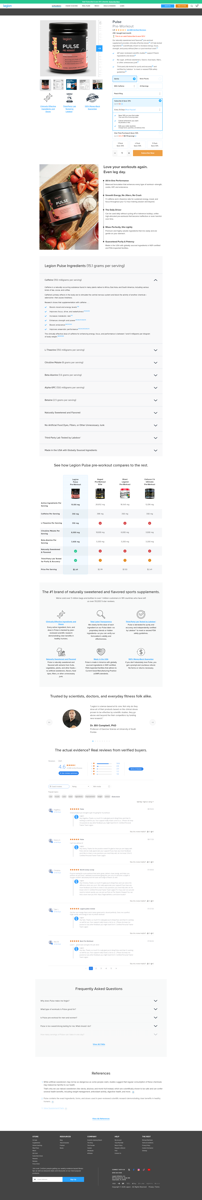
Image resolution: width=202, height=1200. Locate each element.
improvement (90, 797)
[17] (81, 320)
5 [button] (111, 968)
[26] (86, 328)
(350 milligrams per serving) (63, 280)
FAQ (116, 1150)
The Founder (91, 1145)
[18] (83, 320)
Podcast (62, 1145)
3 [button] (101, 968)
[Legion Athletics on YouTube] (149, 1169)
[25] (84, 328)
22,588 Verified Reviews (136, 30)
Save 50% (168, 6)
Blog (61, 1140)
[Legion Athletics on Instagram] (138, 1169)
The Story (90, 1143)
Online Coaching (37, 1145)
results (57, 797)
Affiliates (90, 1153)
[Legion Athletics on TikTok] (144, 1169)
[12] (87, 311)
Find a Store (182, 6)
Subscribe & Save (38, 1156)
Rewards (35, 1158)
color (64, 797)
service (107, 797)
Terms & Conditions (147, 1143)
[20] (66, 324)
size (50, 797)
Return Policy (118, 1145)
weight (100, 797)
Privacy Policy (146, 1145)
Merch (34, 1150)
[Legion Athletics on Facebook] (133, 1169)
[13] (89, 311)
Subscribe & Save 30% (122, 101)
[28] (59, 336)
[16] (79, 320)
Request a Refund (120, 1148)
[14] (72, 315)
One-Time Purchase (126, 133)
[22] (71, 324)
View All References (101, 1119)
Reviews (35, 1161)
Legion (12, 6)
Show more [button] (116, 797)
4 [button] (106, 968)
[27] (88, 328)
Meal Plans (36, 1148)
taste (70, 797)
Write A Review (136, 769)
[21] (69, 324)
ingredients (79, 797)
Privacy (151, 1187)
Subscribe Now (114, 2)
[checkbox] (101, 786)
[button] (56, 2)
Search (191, 6)
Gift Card (35, 1153)
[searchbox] (58, 786)
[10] (78, 306)
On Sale (35, 1140)
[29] (61, 336)
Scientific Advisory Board (94, 1140)
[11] (84, 311)
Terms (157, 1187)
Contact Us (118, 1153)
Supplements (36, 1143)
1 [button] (90, 968)
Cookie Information (147, 1148)
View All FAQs (99, 1044)
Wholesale (90, 1150)
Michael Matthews (147, 1140)
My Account (118, 1140)
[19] (85, 320)
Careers (89, 1148)
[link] (105, 774)
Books (62, 1148)
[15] (76, 320)
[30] (63, 336)
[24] (81, 328)
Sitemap (144, 1150)
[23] (79, 328)
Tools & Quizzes (64, 1143)
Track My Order (119, 1143)
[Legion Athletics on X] (129, 1169)
